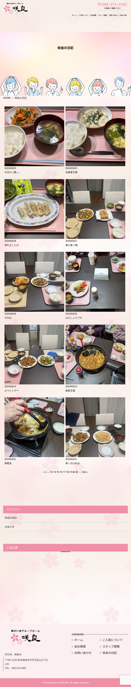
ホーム (74, 15)
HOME (7, 97)
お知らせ (9, 526)
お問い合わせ (113, 15)
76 (61, 472)
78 (67, 472)
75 (58, 472)
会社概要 (93, 15)
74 (54, 472)
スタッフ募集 (102, 15)
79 (70, 472)
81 (77, 472)
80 (74, 472)
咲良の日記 (123, 15)
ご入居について (83, 15)
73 (51, 472)
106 (84, 472)
